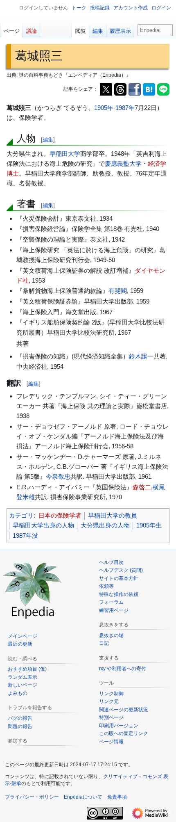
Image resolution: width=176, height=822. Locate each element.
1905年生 (149, 525)
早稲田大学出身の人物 (43, 525)
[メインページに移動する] (32, 589)
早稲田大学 (65, 153)
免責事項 (117, 797)
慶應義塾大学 (123, 163)
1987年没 (25, 535)
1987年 (125, 107)
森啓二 (142, 487)
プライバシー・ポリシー (32, 797)
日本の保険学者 (59, 515)
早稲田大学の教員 (112, 515)
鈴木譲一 (141, 356)
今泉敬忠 (58, 476)
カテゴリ (21, 515)
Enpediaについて (83, 797)
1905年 (103, 107)
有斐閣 (117, 290)
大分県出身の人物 (105, 525)
